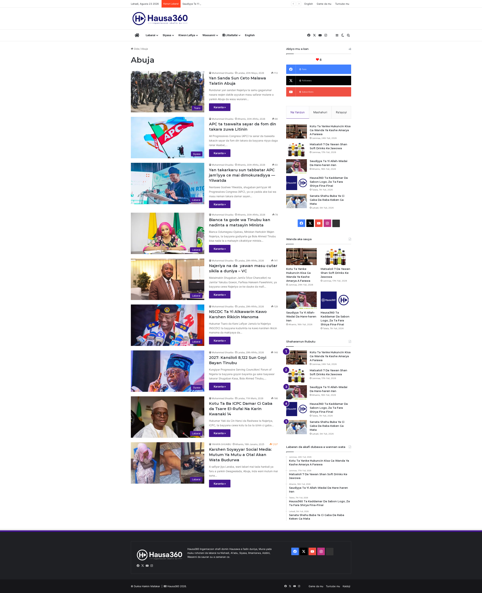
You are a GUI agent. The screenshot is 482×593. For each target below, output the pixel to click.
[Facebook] (138, 565)
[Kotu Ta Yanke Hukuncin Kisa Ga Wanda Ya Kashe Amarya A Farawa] (296, 131)
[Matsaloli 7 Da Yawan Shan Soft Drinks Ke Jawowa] (296, 149)
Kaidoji (346, 586)
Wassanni (208, 35)
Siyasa (167, 35)
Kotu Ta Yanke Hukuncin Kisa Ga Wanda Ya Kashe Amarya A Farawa (330, 130)
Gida (136, 48)
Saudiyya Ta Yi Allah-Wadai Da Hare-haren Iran (209, 3)
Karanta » (220, 107)
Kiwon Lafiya (186, 35)
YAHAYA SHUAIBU (221, 444)
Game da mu (324, 3)
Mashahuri (320, 112)
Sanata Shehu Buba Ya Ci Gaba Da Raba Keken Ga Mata (327, 200)
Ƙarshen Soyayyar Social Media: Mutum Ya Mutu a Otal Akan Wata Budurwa (240, 454)
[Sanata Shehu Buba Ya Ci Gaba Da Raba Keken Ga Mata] (296, 201)
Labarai (150, 35)
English (308, 3)
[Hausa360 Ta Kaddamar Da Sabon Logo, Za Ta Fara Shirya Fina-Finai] (296, 183)
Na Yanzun (298, 112)
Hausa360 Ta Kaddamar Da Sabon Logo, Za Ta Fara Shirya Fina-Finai (329, 181)
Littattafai (231, 35)
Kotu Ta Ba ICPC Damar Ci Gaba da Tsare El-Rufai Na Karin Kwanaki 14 (240, 408)
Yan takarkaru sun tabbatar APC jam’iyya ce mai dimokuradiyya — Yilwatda (242, 175)
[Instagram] (151, 565)
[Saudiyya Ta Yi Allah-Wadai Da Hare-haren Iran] (296, 166)
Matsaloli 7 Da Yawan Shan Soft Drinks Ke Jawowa (335, 273)
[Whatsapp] (156, 565)
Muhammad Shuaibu (222, 73)
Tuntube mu (342, 3)
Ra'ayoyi (341, 112)
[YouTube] (147, 565)
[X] (142, 565)
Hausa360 (173, 586)
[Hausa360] (161, 18)
